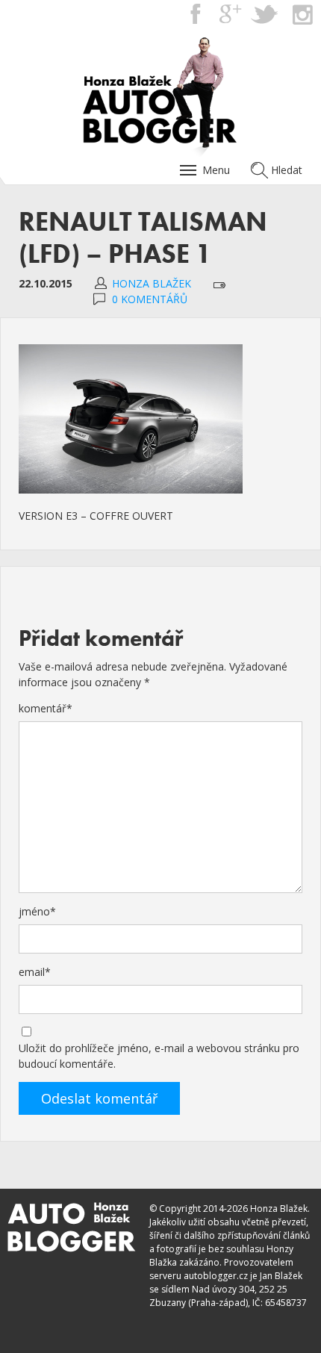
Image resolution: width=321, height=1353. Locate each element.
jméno (37, 911)
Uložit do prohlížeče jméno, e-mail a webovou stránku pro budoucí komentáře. (159, 1056)
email (35, 972)
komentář (45, 708)
